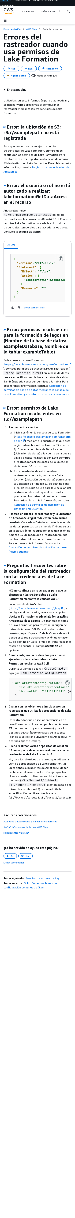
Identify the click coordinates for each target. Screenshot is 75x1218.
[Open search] (68, 11)
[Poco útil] (19, 307)
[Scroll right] (59, 11)
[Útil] (12, 307)
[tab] (11, 245)
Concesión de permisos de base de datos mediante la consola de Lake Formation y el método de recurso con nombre (36, 390)
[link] (52, 29)
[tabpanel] (37, 282)
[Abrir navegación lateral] (5, 20)
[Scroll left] (20, 11)
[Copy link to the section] (4, 127)
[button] (15, 89)
